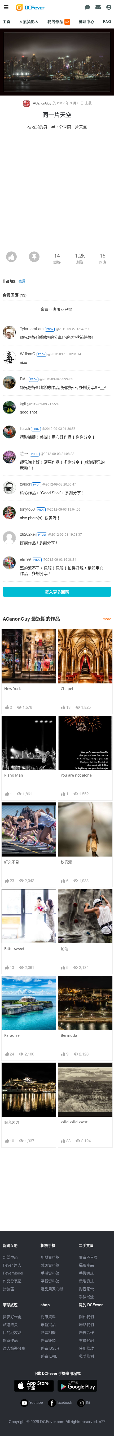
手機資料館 (50, 1273)
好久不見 (11, 861)
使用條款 (86, 1348)
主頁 (7, 21)
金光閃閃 (11, 1122)
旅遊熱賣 (10, 1324)
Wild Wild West (74, 1121)
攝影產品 (86, 1265)
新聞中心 (10, 1257)
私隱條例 (86, 1356)
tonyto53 (27, 509)
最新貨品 (48, 1324)
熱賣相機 (48, 1332)
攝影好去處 (12, 1316)
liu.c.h (25, 428)
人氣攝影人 (29, 21)
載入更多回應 (57, 592)
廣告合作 (86, 1332)
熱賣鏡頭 (48, 1340)
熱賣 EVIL (49, 1356)
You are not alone (76, 775)
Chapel (67, 688)
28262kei (28, 534)
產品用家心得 (52, 1288)
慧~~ (24, 453)
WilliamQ (28, 353)
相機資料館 (50, 1257)
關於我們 (86, 1316)
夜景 (22, 280)
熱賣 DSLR (50, 1348)
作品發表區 (12, 1280)
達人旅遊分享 (14, 1348)
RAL (24, 378)
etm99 (25, 559)
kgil (23, 403)
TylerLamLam (32, 328)
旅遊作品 (10, 1340)
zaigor (25, 484)
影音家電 (86, 1288)
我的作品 (58, 21)
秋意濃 (66, 861)
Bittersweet (14, 948)
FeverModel (13, 1273)
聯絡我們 (86, 1324)
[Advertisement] (57, 192)
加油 (64, 948)
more (107, 618)
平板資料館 (50, 1280)
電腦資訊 (86, 1280)
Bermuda (69, 1035)
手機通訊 (86, 1273)
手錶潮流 (86, 1296)
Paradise (12, 1035)
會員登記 (86, 1340)
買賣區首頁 (88, 1257)
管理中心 (86, 21)
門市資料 (48, 1316)
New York (12, 688)
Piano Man (13, 775)
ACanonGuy (42, 103)
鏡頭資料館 (50, 1265)
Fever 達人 (12, 1265)
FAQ (107, 21)
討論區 (8, 1288)
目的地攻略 (12, 1332)
